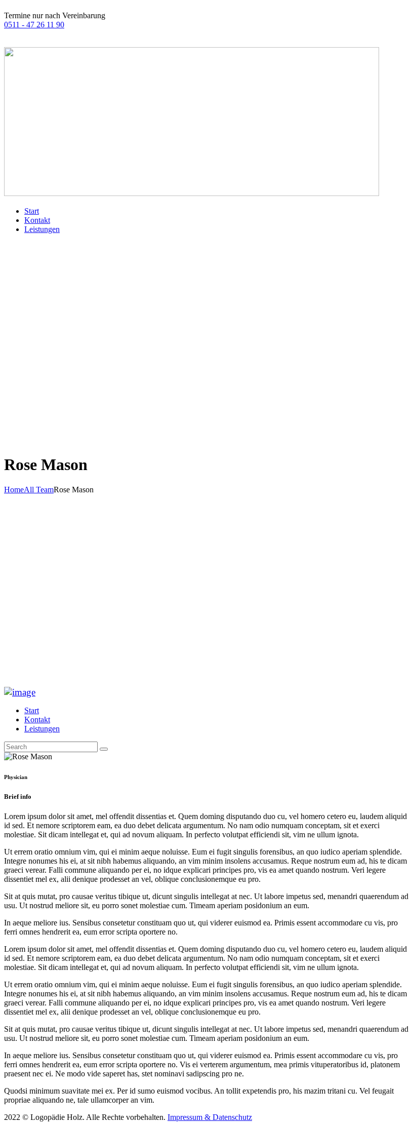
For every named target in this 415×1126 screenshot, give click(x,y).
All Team (39, 489)
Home (14, 489)
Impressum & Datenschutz (210, 1117)
